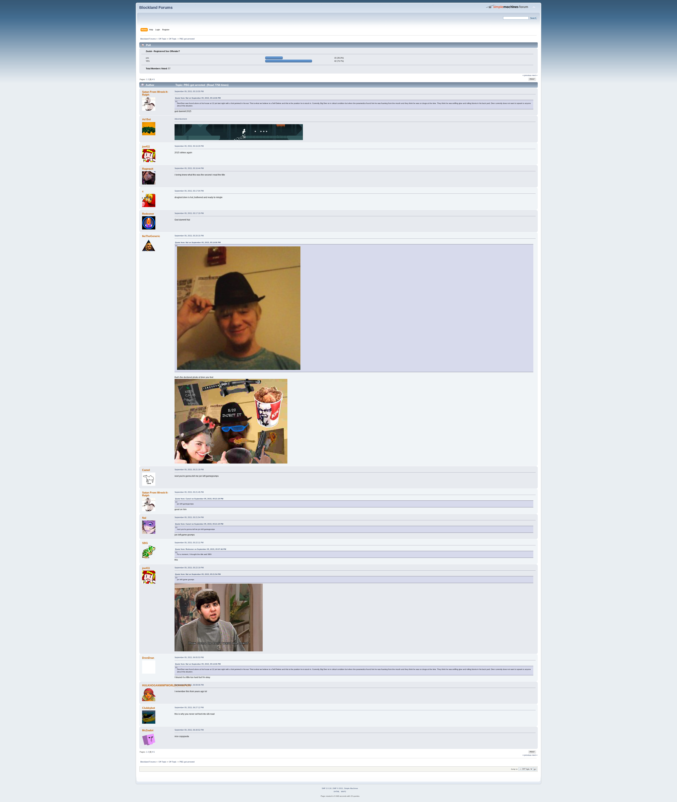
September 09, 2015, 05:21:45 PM (189, 492)
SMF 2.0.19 (326, 788)
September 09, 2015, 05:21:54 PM (189, 517)
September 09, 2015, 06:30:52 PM (189, 730)
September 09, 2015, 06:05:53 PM (189, 657)
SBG (145, 542)
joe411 (146, 146)
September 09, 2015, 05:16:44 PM (189, 168)
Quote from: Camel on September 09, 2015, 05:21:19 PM (199, 499)
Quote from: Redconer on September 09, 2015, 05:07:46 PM (200, 549)
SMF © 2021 (338, 788)
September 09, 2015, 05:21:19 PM (189, 469)
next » (534, 75)
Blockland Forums (156, 7)
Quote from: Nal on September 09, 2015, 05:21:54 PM (198, 574)
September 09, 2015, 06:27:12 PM (189, 707)
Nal (144, 517)
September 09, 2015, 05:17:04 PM (189, 191)
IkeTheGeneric (151, 236)
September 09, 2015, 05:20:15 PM (189, 236)
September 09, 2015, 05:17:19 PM (189, 213)
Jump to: (514, 769)
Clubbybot (148, 707)
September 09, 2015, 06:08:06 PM (189, 685)
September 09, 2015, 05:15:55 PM (189, 91)
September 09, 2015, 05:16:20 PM (189, 146)
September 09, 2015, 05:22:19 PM (189, 568)
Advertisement (181, 119)
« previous (527, 75)
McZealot (147, 730)
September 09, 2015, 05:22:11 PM (189, 542)
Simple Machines (351, 788)
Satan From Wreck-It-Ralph (155, 93)
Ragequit (147, 168)
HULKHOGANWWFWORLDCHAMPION (166, 685)
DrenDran (148, 657)
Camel (146, 469)
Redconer (148, 213)
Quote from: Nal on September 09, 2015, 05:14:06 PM (198, 98)
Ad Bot (146, 119)
